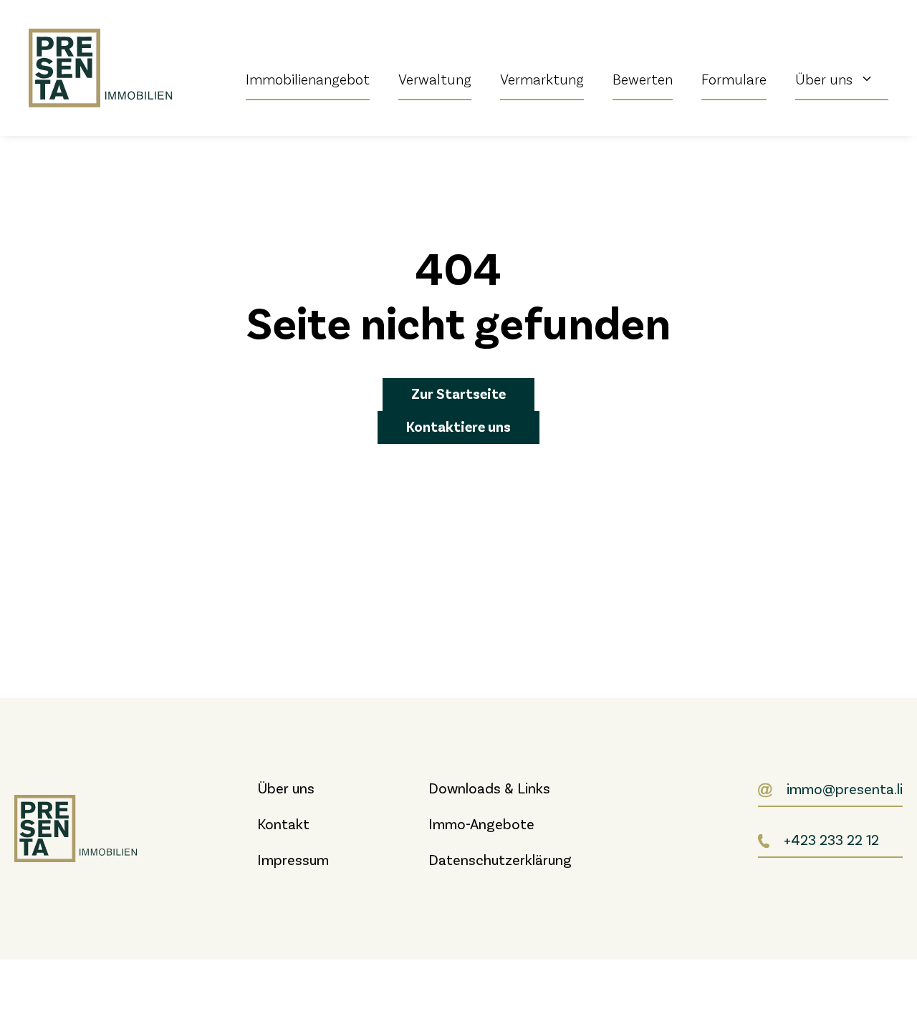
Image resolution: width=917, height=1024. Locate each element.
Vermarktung (542, 78)
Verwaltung (434, 78)
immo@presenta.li (845, 788)
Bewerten (643, 78)
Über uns (824, 78)
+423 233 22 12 (831, 839)
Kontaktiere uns (458, 426)
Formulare (734, 78)
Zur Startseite (458, 393)
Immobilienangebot (308, 78)
